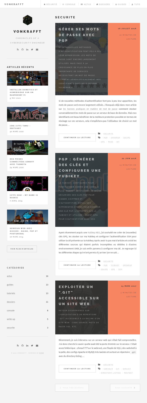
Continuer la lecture (77, 137)
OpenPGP (115, 138)
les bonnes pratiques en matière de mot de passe (90, 108)
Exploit (127, 369)
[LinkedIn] (27, 49)
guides (10, 284)
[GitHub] (23, 49)
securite (11, 327)
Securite (108, 134)
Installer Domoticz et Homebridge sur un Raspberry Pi (24, 92)
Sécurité (51, 4)
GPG (103, 142)
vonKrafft (14, 4)
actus (9, 276)
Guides (122, 4)
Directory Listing (111, 373)
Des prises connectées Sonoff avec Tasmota (22, 161)
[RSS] (18, 49)
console (10, 310)
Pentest (128, 373)
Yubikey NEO (94, 232)
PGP (106, 138)
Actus (87, 4)
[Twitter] (32, 49)
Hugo (41, 353)
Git (118, 142)
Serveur (108, 369)
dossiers (11, 301)
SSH (120, 269)
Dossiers (104, 4)
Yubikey (115, 265)
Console (70, 4)
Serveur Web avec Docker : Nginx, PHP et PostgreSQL (24, 231)
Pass (110, 142)
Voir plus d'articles (21, 249)
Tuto (137, 4)
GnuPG (126, 138)
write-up (11, 319)
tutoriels (11, 293)
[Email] (37, 49)
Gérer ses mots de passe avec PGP (79, 35)
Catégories (15, 268)
